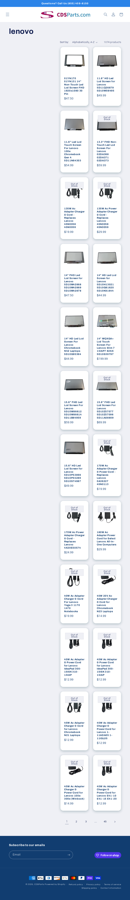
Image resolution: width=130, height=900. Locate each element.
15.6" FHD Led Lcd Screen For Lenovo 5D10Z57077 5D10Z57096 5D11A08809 (106, 410)
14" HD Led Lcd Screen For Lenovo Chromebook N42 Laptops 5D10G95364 (74, 346)
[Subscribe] (69, 855)
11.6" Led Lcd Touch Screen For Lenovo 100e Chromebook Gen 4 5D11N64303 (73, 151)
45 (105, 821)
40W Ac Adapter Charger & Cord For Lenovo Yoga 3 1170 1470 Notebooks (74, 603)
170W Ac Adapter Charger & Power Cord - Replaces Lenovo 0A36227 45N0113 (107, 475)
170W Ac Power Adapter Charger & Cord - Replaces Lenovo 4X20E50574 (74, 540)
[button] (7, 14)
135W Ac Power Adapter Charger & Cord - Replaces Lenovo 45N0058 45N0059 (107, 217)
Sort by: (64, 42)
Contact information (111, 888)
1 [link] (67, 821)
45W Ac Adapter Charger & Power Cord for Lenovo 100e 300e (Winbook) (74, 792)
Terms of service (112, 884)
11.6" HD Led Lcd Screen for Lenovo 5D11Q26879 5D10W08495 (106, 84)
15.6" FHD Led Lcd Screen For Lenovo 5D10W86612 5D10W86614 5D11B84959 (73, 410)
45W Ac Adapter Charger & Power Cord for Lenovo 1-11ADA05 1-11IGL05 (107, 730)
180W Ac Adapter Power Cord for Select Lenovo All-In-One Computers (106, 538)
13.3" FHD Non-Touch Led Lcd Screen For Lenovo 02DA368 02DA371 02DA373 (107, 151)
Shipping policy (89, 888)
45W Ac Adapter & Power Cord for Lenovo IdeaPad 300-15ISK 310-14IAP (74, 667)
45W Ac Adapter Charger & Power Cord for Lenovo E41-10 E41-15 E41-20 (107, 792)
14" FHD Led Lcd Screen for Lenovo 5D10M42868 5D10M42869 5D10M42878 (73, 283)
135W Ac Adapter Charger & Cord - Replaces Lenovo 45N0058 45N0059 (74, 217)
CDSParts (39, 884)
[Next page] (115, 822)
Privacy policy (93, 884)
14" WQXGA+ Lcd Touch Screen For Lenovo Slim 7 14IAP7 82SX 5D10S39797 (106, 346)
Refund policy (76, 884)
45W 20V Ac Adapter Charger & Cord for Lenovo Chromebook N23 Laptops (107, 603)
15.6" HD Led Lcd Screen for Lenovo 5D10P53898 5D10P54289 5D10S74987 (73, 473)
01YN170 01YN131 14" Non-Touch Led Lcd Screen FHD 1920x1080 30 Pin (74, 86)
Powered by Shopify (55, 884)
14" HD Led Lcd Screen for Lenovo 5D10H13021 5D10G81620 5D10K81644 (106, 283)
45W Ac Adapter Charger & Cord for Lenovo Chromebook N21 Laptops (74, 729)
